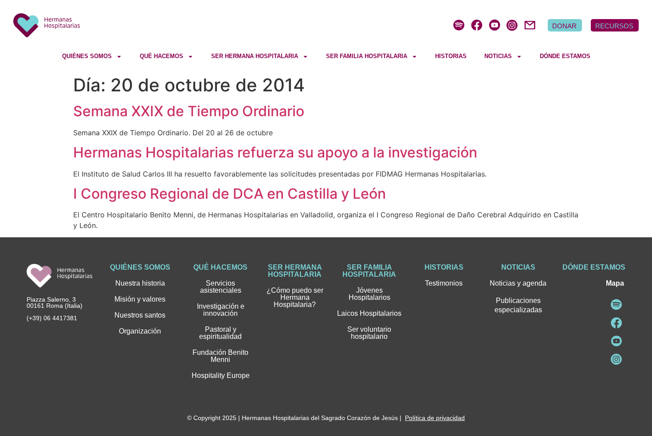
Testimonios (444, 283)
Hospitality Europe (221, 375)
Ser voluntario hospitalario (369, 333)
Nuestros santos (139, 315)
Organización (140, 331)
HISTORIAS (451, 56)
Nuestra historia (140, 283)
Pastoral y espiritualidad (220, 333)
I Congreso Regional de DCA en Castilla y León (229, 193)
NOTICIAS (498, 56)
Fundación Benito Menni (220, 356)
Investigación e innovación (220, 309)
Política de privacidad (435, 417)
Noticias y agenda (518, 283)
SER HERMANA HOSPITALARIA (254, 56)
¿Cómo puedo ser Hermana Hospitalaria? (295, 297)
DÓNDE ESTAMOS (565, 56)
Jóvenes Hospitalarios (369, 294)
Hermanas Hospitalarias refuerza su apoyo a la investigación (275, 152)
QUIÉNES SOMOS (87, 56)
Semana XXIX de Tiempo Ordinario (188, 111)
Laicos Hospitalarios (369, 313)
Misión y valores (139, 299)
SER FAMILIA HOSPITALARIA (366, 56)
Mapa (615, 283)
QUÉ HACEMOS (161, 56)
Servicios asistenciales (220, 286)
